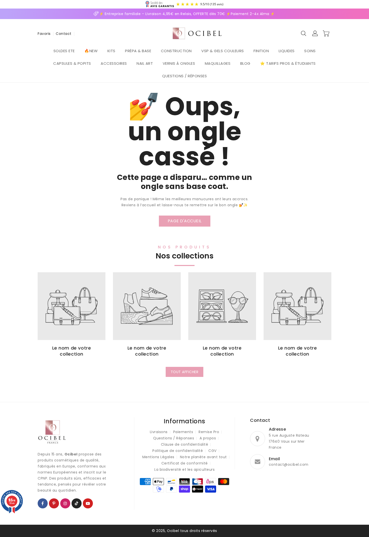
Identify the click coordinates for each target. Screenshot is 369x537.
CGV (212, 450)
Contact (64, 33)
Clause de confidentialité (184, 444)
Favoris (44, 33)
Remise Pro (209, 431)
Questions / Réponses (173, 438)
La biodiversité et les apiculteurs (184, 469)
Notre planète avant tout (203, 456)
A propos (208, 438)
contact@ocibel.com (289, 464)
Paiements (183, 431)
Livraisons (159, 431)
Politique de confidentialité (177, 450)
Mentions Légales (158, 456)
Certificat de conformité (184, 463)
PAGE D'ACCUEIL (185, 221)
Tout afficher (185, 371)
